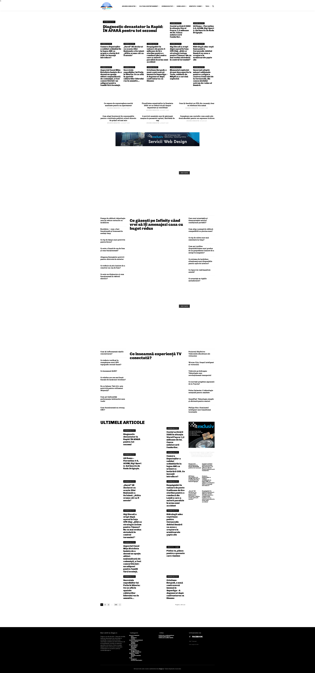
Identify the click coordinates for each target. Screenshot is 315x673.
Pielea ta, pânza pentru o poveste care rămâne (176, 553)
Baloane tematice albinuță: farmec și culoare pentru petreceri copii (192, 182)
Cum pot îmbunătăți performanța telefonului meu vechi (112, 399)
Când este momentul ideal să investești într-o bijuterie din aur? (196, 192)
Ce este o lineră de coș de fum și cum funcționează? (112, 249)
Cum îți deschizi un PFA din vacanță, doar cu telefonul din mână (196, 104)
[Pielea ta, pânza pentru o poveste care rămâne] (154, 551)
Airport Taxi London (195, 453)
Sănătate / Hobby (173, 547)
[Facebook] (189, 636)
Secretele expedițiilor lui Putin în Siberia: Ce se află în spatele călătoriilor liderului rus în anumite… (134, 75)
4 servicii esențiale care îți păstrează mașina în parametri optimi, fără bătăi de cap (157, 118)
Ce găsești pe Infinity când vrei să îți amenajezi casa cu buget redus (156, 224)
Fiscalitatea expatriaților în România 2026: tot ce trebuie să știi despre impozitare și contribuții (157, 105)
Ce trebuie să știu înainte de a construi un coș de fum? (112, 267)
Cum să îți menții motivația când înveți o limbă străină (157, 181)
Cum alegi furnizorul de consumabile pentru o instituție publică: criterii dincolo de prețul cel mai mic (118, 118)
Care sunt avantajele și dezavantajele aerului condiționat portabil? (198, 220)
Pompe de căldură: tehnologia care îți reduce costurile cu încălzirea (112, 220)
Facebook (197, 637)
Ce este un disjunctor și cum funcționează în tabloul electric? (112, 276)
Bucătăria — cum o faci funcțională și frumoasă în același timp (111, 231)
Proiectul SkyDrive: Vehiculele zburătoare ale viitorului (199, 354)
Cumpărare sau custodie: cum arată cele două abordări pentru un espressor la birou (197, 117)
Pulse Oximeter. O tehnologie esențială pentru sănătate (201, 391)
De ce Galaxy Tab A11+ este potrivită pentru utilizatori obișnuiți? (111, 388)
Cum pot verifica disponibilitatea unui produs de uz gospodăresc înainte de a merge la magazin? (201, 249)
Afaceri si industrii (113, 108)
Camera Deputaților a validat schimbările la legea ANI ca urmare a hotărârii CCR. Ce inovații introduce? (110, 52)
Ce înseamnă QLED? (108, 371)
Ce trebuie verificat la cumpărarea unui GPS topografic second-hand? (110, 362)
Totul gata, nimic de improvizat (118, 180)
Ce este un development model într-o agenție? (118, 192)
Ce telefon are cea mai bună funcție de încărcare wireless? (113, 378)
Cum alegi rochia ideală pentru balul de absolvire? (156, 192)
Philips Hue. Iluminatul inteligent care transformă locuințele (200, 410)
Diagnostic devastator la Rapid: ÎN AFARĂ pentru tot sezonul (133, 28)
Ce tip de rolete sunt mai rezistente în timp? (199, 239)
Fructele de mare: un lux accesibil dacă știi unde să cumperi (158, 314)
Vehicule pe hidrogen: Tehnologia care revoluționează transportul (200, 373)
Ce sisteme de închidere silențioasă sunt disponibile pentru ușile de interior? (200, 261)
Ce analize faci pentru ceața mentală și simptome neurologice (195, 314)
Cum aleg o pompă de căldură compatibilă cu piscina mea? (201, 230)
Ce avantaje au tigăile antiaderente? (198, 279)
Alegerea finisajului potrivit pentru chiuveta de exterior (112, 258)
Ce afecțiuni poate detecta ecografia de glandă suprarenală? (196, 323)
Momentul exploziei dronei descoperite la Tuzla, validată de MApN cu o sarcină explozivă (180, 74)
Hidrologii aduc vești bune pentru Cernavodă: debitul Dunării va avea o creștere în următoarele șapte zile (203, 53)
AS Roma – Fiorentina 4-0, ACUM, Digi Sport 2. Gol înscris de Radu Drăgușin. (203, 29)
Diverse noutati (109, 21)
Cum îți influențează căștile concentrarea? (111, 353)
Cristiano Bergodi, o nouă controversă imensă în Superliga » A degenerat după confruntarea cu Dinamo (157, 75)
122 (116, 604)
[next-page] (120, 604)
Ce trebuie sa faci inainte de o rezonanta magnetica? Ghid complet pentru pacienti (156, 324)
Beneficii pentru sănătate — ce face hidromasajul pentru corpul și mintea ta (120, 324)
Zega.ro (161, 669)
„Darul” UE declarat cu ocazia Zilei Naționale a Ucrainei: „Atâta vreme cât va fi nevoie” (134, 51)
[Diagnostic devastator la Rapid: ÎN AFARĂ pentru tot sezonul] (110, 437)
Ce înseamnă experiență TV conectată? (155, 356)
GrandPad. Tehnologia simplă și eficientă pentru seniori (201, 400)
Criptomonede (194, 456)
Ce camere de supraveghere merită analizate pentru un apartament (118, 104)
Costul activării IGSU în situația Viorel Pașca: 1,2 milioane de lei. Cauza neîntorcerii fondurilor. (180, 31)
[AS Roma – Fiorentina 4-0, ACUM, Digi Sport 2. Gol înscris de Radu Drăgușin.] (110, 461)
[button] (213, 6)
